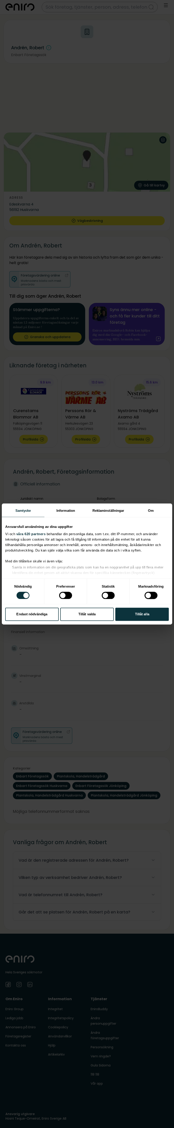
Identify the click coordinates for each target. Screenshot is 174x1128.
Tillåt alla (142, 614)
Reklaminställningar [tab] (108, 510)
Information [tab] (65, 510)
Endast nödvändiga (31, 614)
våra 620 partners (31, 534)
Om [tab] (151, 510)
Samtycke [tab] (23, 510)
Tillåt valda (87, 614)
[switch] (65, 595)
